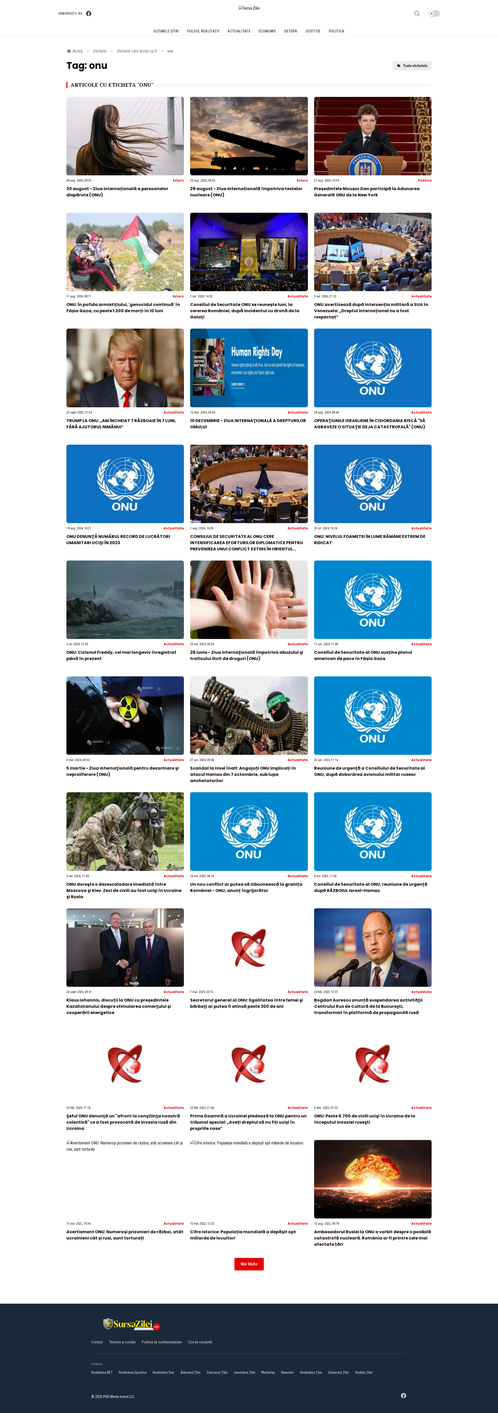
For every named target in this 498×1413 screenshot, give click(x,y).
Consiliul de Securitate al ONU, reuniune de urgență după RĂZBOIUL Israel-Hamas (370, 887)
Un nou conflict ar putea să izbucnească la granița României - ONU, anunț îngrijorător (246, 887)
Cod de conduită (200, 1342)
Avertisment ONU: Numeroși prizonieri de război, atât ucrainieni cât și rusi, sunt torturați (124, 1235)
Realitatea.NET (102, 1372)
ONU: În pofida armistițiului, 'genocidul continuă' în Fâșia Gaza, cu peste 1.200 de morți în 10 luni (123, 308)
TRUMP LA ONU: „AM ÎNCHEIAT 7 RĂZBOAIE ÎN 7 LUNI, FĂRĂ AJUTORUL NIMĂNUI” (121, 424)
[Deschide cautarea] (417, 13)
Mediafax (268, 1372)
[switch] (434, 13)
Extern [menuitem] (290, 31)
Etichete (100, 51)
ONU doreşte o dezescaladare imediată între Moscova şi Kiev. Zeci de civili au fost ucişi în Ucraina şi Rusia (124, 890)
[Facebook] (89, 13)
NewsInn (287, 1372)
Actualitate (298, 296)
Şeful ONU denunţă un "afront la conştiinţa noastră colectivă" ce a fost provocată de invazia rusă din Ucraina (123, 1122)
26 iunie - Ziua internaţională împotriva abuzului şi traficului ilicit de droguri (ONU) (246, 655)
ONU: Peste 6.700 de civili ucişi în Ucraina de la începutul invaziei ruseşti (364, 1119)
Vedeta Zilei (363, 1372)
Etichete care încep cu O (137, 51)
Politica (425, 180)
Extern (178, 180)
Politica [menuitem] (336, 31)
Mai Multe (249, 1264)
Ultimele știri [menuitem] (166, 31)
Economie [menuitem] (267, 31)
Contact (97, 1342)
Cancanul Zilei (217, 1372)
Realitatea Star (163, 1372)
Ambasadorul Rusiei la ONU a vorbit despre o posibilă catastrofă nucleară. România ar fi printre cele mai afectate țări (372, 1238)
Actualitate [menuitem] (238, 31)
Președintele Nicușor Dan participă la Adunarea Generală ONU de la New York (367, 192)
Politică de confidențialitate (162, 1342)
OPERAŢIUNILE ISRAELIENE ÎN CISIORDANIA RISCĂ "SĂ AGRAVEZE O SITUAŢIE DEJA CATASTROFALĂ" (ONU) (369, 424)
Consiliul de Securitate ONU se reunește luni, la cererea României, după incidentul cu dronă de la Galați (244, 311)
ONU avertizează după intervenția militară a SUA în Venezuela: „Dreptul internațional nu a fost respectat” (371, 311)
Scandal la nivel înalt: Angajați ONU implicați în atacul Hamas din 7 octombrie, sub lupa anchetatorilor (243, 774)
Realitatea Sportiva (133, 1372)
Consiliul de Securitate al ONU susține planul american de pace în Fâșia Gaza (363, 655)
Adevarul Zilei (190, 1372)
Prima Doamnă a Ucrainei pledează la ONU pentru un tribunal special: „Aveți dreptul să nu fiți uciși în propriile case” (248, 1122)
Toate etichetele (415, 66)
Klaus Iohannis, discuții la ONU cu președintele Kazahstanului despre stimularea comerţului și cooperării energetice (118, 1006)
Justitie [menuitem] (313, 31)
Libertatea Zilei (244, 1372)
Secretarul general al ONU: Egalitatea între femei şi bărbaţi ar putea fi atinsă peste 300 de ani (246, 1003)
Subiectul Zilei (338, 1372)
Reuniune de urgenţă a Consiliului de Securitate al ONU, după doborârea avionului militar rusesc (369, 771)
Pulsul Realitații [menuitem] (203, 31)
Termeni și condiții (122, 1342)
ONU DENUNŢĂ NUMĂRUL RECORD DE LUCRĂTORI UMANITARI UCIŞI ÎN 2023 (118, 540)
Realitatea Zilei (311, 1372)
